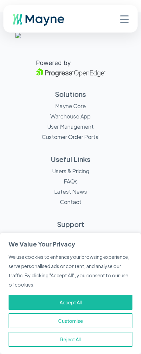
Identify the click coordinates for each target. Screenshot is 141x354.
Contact (70, 201)
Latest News (70, 191)
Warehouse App (70, 116)
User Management (70, 126)
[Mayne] (50, 24)
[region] (70, 293)
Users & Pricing (70, 171)
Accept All (71, 302)
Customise (70, 321)
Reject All (70, 339)
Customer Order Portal (71, 136)
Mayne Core (70, 106)
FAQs (71, 181)
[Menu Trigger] (124, 18)
